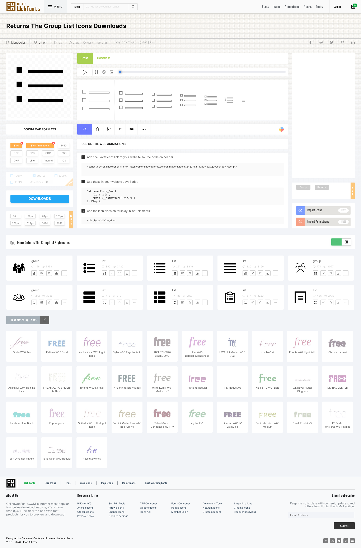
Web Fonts (29, 483)
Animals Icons (85, 507)
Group (303, 187)
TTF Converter (148, 503)
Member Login (179, 511)
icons (77, 7)
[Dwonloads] (56, 273)
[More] (64, 273)
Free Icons (50, 483)
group (35, 261)
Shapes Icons (116, 511)
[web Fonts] (44, 320)
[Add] (34, 273)
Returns (321, 187)
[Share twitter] (331, 42)
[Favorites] (49, 273)
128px (59, 216)
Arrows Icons (116, 507)
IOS (64, 160)
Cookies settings (118, 516)
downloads (39, 198)
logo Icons (107, 483)
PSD (64, 153)
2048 (59, 223)
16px (16, 216)
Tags (68, 483)
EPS (32, 153)
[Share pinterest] (342, 42)
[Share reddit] (320, 42)
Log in (337, 7)
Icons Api (145, 511)
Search (133, 7)
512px (30, 223)
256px (15, 223)
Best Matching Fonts (156, 483)
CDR (48, 153)
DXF (16, 160)
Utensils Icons (85, 511)
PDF (16, 153)
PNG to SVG (84, 503)
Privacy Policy (85, 516)
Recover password (245, 511)
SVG (16, 145)
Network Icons (211, 507)
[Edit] (41, 273)
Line (32, 160)
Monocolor (18, 42)
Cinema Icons (242, 507)
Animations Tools (212, 503)
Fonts (265, 7)
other (42, 42)
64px (45, 216)
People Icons (178, 507)
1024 (45, 223)
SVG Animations (40, 145)
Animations (292, 7)
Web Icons (86, 483)
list (104, 261)
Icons (277, 7)
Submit (344, 525)
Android (48, 160)
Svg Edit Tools (117, 503)
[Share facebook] (311, 42)
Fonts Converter (180, 503)
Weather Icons (148, 507)
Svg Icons (25, 7)
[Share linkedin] (351, 42)
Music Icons (129, 483)
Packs (308, 7)
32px (30, 216)
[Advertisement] (323, 115)
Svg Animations (243, 503)
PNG (64, 145)
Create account (212, 511)
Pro (132, 129)
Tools (319, 7)
